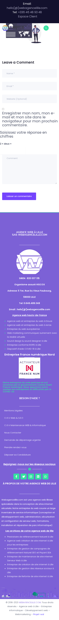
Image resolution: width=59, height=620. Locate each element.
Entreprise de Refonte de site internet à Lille (30, 576)
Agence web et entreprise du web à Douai (29, 321)
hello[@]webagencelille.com (27, 8)
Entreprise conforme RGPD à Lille (24, 344)
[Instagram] (31, 477)
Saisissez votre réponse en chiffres (23, 134)
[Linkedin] (38, 477)
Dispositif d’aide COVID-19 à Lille (24, 348)
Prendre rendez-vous (15, 447)
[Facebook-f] (16, 477)
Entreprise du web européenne (23, 328)
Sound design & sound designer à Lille (27, 340)
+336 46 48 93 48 (30, 12)
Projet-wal (38, 614)
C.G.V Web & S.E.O (13, 417)
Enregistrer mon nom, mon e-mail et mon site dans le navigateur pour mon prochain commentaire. (30, 119)
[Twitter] (24, 477)
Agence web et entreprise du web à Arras (29, 325)
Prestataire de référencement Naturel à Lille (30, 536)
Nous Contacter (12, 432)
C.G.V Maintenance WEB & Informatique (25, 425)
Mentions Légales (13, 410)
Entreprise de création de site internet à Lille (30, 564)
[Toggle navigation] (55, 28)
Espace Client (27, 16)
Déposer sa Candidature (17, 454)
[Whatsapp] (46, 477)
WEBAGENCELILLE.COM (30, 602)
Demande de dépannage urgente (22, 439)
